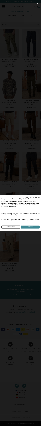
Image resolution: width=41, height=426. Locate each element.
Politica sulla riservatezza (32, 197)
